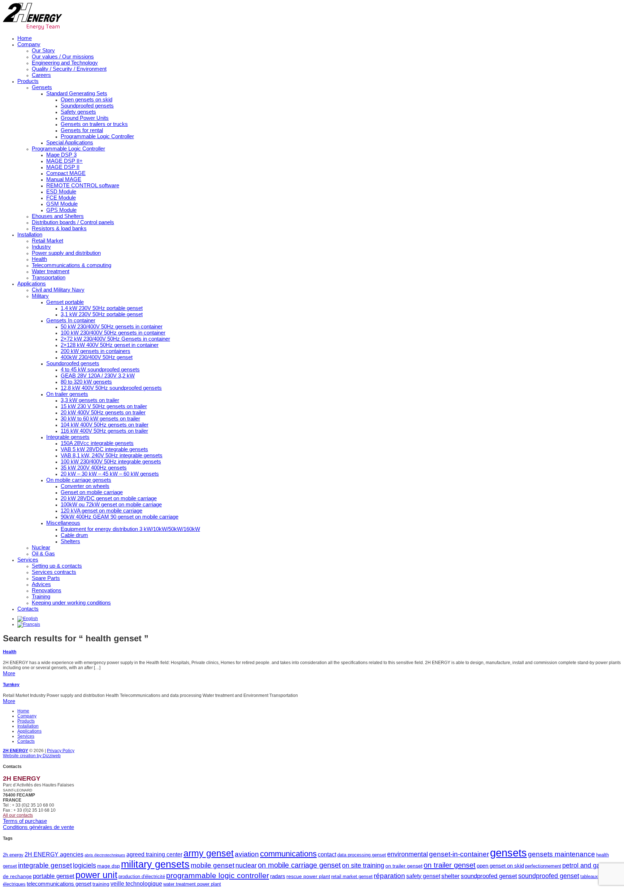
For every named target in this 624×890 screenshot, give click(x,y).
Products (28, 81)
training (100, 884)
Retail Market (47, 240)
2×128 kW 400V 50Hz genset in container (110, 345)
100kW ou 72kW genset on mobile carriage (111, 504)
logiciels (84, 865)
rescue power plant (308, 876)
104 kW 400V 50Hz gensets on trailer (104, 425)
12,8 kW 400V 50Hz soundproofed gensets (111, 388)
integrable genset (45, 865)
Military (40, 296)
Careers (41, 75)
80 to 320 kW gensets (86, 382)
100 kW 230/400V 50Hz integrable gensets (111, 461)
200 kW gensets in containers (95, 351)
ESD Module (61, 191)
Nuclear (41, 547)
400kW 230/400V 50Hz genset (97, 357)
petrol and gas (582, 865)
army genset (208, 853)
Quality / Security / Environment (69, 69)
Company (28, 44)
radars (277, 876)
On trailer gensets (67, 394)
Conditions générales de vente (38, 827)
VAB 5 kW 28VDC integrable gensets (104, 449)
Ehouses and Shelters (58, 216)
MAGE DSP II (62, 167)
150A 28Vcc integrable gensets (97, 443)
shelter (450, 876)
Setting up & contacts (57, 566)
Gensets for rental (82, 130)
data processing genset (361, 855)
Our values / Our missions (63, 56)
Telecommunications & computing (71, 265)
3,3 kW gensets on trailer (90, 400)
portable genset (53, 876)
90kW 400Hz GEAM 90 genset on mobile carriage (119, 517)
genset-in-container (459, 854)
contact (327, 854)
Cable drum (74, 535)
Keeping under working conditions (71, 602)
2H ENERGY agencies (54, 854)
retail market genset (352, 876)
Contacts (28, 609)
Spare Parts (46, 578)
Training (41, 596)
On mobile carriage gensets (78, 480)
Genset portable (65, 302)
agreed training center (154, 854)
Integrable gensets (68, 437)
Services (27, 560)
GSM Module (62, 204)
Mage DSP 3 (61, 155)
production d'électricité (141, 876)
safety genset (423, 876)
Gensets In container (70, 320)
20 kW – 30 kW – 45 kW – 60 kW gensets (110, 474)
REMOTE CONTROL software (82, 185)
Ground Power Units (85, 118)
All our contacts (18, 815)
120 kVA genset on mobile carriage (101, 510)
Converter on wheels (85, 486)
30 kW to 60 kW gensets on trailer (100, 418)
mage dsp (108, 866)
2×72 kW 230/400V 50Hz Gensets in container (115, 339)
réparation (389, 876)
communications (288, 853)
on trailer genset (403, 866)
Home (24, 38)
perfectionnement (543, 866)
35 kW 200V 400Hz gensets (94, 467)
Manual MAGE (63, 179)
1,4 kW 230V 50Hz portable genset (102, 308)
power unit (96, 875)
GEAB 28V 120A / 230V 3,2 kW (98, 375)
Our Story (43, 50)
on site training (363, 865)
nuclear (246, 865)
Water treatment (50, 271)
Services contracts (54, 572)
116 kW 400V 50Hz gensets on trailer (104, 431)
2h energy (13, 855)
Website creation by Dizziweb (32, 755)
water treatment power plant (192, 884)
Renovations (46, 590)
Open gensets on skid (86, 99)
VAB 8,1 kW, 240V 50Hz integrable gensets (111, 455)
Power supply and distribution (66, 253)
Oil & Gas (43, 553)
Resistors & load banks (59, 228)
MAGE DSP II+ (64, 161)
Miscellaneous (63, 523)
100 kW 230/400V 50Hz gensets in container (113, 333)
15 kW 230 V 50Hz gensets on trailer (104, 406)
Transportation (48, 277)
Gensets (42, 87)
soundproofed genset (489, 876)
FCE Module (61, 198)
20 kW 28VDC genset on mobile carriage (109, 498)
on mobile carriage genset (299, 865)
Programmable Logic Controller (97, 136)
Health (39, 259)
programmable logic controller (217, 875)
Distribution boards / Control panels (73, 222)
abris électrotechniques (104, 855)
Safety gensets (78, 112)
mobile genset (212, 865)
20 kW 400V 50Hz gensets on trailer (103, 412)
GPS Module (61, 210)
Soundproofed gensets (87, 105)
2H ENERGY (15, 750)
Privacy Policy (60, 750)
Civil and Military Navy (58, 290)
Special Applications (69, 142)
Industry (41, 247)
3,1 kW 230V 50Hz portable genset (102, 314)
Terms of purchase (25, 821)
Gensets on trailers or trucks (94, 124)
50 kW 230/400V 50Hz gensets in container (111, 326)
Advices (41, 584)
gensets (508, 853)
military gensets (155, 864)
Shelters (70, 541)
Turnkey (11, 684)
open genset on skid (500, 866)
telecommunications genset (59, 884)
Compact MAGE (66, 173)
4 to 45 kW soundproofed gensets (100, 369)
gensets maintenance (561, 854)
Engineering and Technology (65, 63)
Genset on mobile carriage (92, 492)
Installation (29, 234)
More (9, 673)
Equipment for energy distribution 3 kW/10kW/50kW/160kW (130, 529)
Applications (31, 283)
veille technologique (136, 883)
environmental (407, 854)
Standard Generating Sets (76, 93)
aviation (247, 854)
